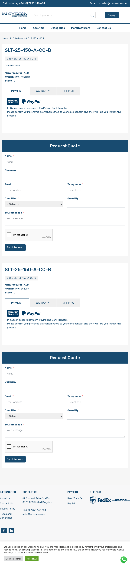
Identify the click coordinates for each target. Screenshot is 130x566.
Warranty (43, 91)
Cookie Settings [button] (13, 559)
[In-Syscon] (14, 16)
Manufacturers (80, 27)
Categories (58, 27)
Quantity (72, 198)
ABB (26, 73)
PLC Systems (16, 38)
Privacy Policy (7, 508)
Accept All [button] (32, 559)
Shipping (68, 91)
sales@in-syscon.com (114, 3)
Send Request (15, 247)
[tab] (17, 91)
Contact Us (104, 27)
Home (22, 27)
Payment (17, 91)
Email (8, 184)
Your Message (13, 212)
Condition (11, 198)
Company (10, 170)
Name (8, 155)
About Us (38, 27)
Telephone (74, 184)
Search (92, 15)
